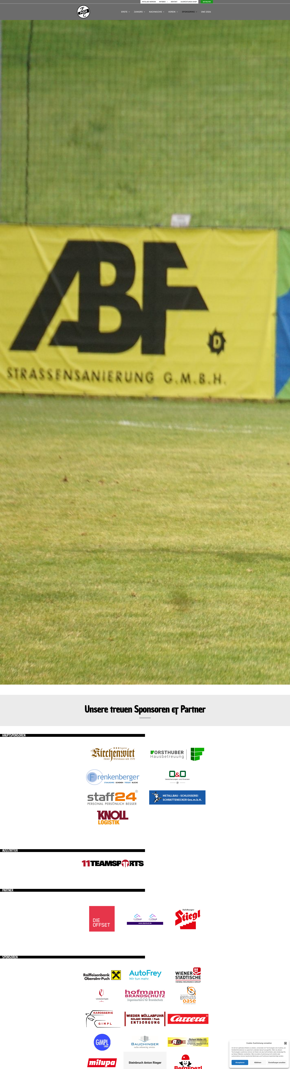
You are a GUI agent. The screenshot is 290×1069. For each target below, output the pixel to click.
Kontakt (174, 2)
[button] (285, 1043)
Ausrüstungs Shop (189, 2)
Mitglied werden (149, 2)
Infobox (162, 2)
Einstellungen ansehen (276, 1063)
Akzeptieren (239, 1063)
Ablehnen (257, 1063)
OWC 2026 (206, 12)
